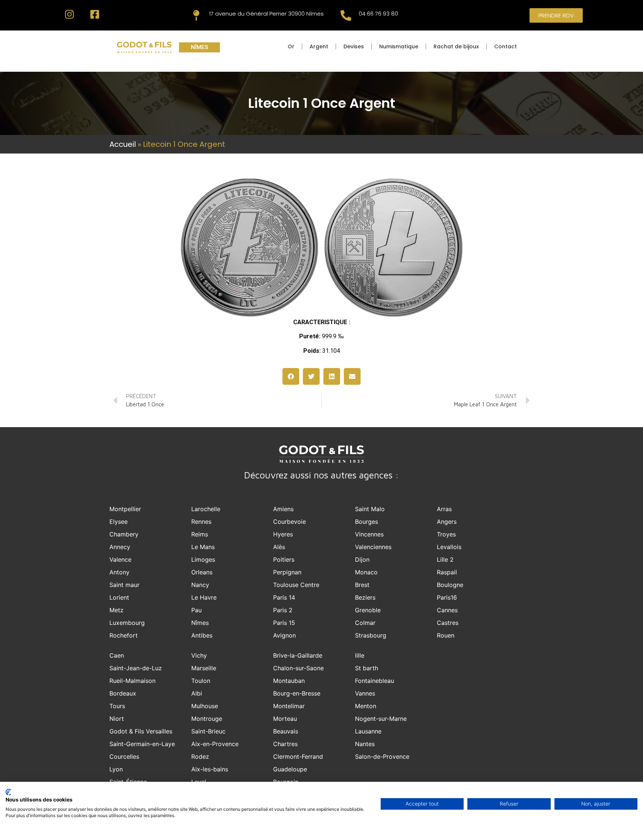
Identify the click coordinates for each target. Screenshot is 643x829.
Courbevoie (289, 521)
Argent (319, 46)
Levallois (449, 547)
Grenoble (368, 610)
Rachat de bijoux (456, 46)
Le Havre (204, 597)
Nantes (365, 744)
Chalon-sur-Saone (298, 668)
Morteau (285, 718)
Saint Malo (370, 509)
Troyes (446, 534)
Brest (362, 584)
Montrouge (206, 718)
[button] (290, 376)
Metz (116, 610)
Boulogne (450, 584)
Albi (196, 693)
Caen (116, 655)
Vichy (199, 655)
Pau (196, 610)
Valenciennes (373, 547)
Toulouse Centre (296, 584)
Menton (365, 706)
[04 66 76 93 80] (345, 15)
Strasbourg (370, 635)
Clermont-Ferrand (298, 756)
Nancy (200, 584)
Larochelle (205, 509)
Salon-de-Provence (382, 756)
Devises (353, 46)
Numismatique (398, 46)
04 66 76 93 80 (378, 13)
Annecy (119, 547)
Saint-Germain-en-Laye (142, 744)
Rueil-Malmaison (132, 680)
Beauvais (285, 731)
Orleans (201, 572)
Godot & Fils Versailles (140, 731)
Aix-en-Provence (215, 744)
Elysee (118, 521)
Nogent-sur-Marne (381, 718)
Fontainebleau (374, 680)
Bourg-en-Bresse (296, 693)
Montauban (289, 680)
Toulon (200, 680)
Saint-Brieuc (208, 731)
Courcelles (124, 756)
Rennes (201, 521)
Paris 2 (282, 610)
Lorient (119, 597)
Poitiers (283, 559)
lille (359, 655)
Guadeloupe (290, 769)
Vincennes (369, 534)
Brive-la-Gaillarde (297, 655)
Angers (447, 521)
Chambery (123, 534)
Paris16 (447, 597)
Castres (447, 622)
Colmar (365, 622)
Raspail (447, 572)
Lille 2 (445, 559)
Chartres (285, 744)
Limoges (203, 559)
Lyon (116, 769)
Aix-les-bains (209, 769)
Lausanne (368, 731)
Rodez (200, 756)
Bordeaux (122, 693)
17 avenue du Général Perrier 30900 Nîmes (266, 13)
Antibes (201, 635)
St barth (366, 668)
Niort (116, 718)
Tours (117, 706)
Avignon (284, 635)
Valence (120, 559)
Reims (199, 534)
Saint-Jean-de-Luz (135, 668)
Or (291, 46)
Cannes (447, 610)
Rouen (445, 635)
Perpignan (287, 572)
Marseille (203, 668)
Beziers (365, 597)
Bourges (366, 521)
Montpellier (125, 509)
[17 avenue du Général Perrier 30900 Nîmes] (196, 15)
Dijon (362, 559)
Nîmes (200, 622)
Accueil (122, 144)
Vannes (365, 693)
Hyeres (283, 534)
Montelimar (289, 706)
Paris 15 (284, 622)
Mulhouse (204, 706)
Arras (444, 509)
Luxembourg (127, 622)
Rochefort (123, 635)
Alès (279, 547)
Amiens (283, 509)
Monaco (366, 572)
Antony (119, 572)
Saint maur (124, 584)
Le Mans (203, 547)
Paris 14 (284, 597)
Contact (505, 46)
